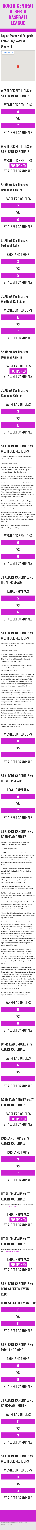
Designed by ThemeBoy (7, 1524)
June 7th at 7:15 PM (12, 1252)
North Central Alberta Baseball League (18, 14)
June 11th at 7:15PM (12, 1207)
